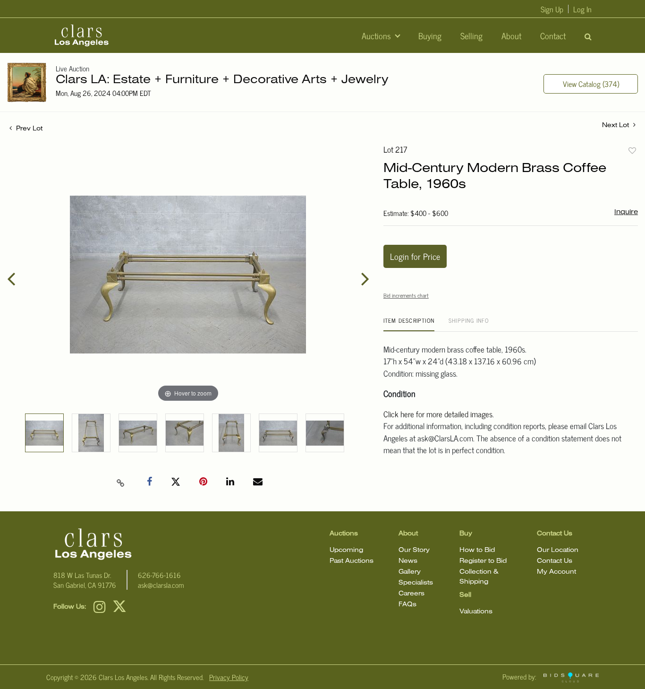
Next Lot (616, 125)
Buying (429, 35)
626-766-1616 (159, 575)
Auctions (377, 35)
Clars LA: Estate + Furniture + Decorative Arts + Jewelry (222, 80)
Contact (553, 35)
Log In (582, 9)
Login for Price (415, 256)
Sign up (552, 9)
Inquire (626, 212)
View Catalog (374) (591, 84)
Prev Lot (28, 128)
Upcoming (346, 550)
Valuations (475, 611)
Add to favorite (632, 150)
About (511, 35)
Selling (471, 35)
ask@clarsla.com (161, 585)
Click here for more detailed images (437, 414)
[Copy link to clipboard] (121, 482)
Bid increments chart (406, 295)
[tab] (408, 324)
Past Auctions (351, 561)
